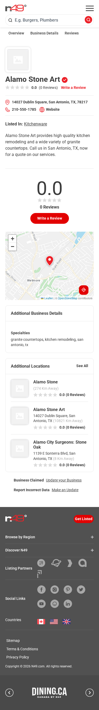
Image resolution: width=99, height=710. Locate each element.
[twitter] (81, 589)
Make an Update (65, 490)
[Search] (88, 20)
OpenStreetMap (67, 298)
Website (53, 109)
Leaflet (48, 298)
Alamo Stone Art (49, 409)
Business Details (44, 33)
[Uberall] (58, 563)
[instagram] (54, 589)
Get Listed (83, 519)
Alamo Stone (45, 381)
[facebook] (41, 589)
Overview (16, 33)
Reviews (72, 33)
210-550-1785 (24, 109)
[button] (50, 261)
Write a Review (73, 87)
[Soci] (39, 574)
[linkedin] (68, 604)
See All (82, 366)
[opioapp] (54, 604)
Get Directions (83, 290)
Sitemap (13, 640)
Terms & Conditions (22, 649)
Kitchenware (35, 123)
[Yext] (43, 563)
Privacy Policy (17, 657)
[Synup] (71, 563)
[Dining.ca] (49, 692)
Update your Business (64, 480)
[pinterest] (68, 589)
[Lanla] (84, 563)
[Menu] (90, 8)
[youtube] (41, 604)
